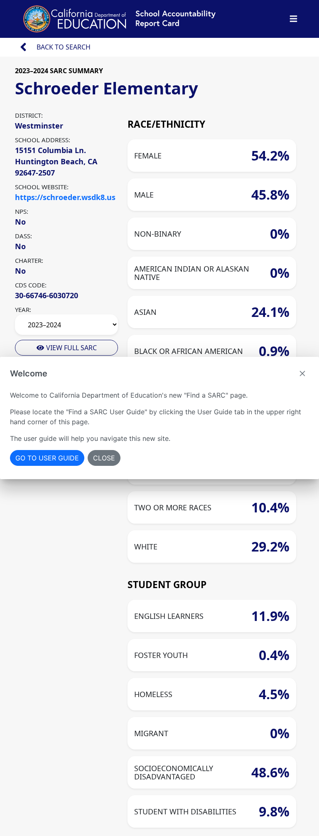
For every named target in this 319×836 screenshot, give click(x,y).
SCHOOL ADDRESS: (42, 140)
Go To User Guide (47, 458)
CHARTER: (29, 260)
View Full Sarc (70, 347)
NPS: (21, 211)
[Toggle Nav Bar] (293, 18)
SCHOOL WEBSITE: (42, 187)
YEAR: (23, 309)
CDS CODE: (31, 285)
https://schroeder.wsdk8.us (65, 197)
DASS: (23, 236)
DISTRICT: (29, 115)
